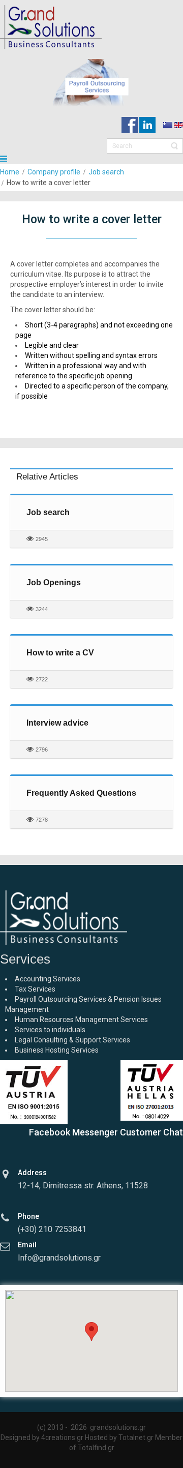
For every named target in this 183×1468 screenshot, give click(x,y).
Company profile (53, 172)
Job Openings (53, 582)
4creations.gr (62, 1437)
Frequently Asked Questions (81, 793)
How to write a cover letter (92, 219)
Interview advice (57, 722)
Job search (106, 172)
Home (9, 172)
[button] (91, 1331)
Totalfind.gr (96, 1448)
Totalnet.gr (136, 1437)
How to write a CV (60, 652)
